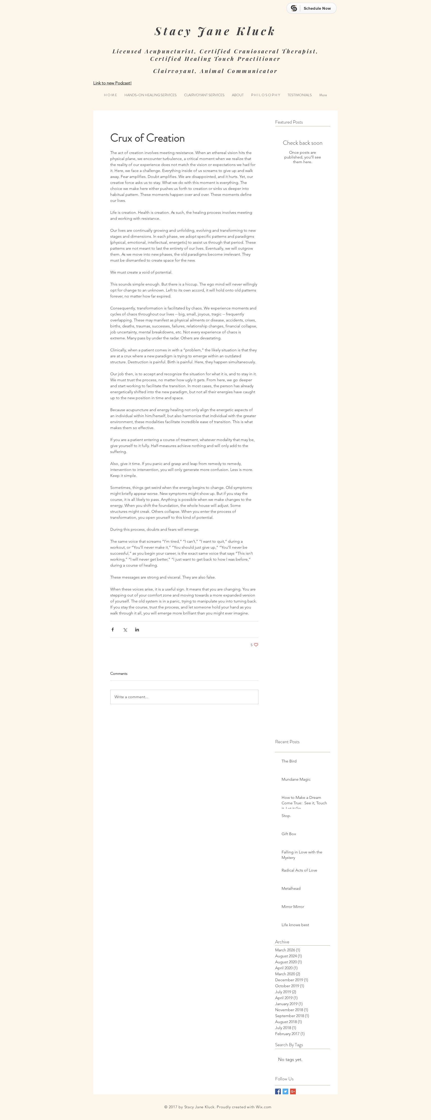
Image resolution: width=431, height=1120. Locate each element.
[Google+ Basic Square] (293, 1091)
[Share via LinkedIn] (137, 629)
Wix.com (264, 1107)
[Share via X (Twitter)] (124, 629)
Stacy (174, 30)
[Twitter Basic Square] (285, 1091)
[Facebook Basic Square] (278, 1091)
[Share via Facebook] (112, 629)
